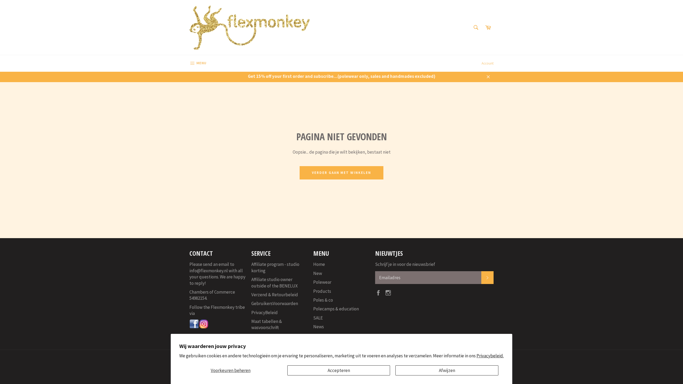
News (318, 327)
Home (319, 264)
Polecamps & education (336, 309)
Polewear (322, 282)
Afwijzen (447, 370)
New (317, 273)
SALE (318, 318)
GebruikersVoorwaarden (274, 303)
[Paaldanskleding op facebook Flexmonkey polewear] (194, 327)
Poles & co (323, 300)
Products (322, 291)
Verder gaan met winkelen (341, 172)
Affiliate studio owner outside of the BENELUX (274, 283)
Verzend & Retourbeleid (274, 295)
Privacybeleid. (490, 356)
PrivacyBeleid (264, 312)
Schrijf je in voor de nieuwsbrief (405, 264)
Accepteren (339, 370)
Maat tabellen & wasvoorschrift (266, 324)
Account (488, 63)
